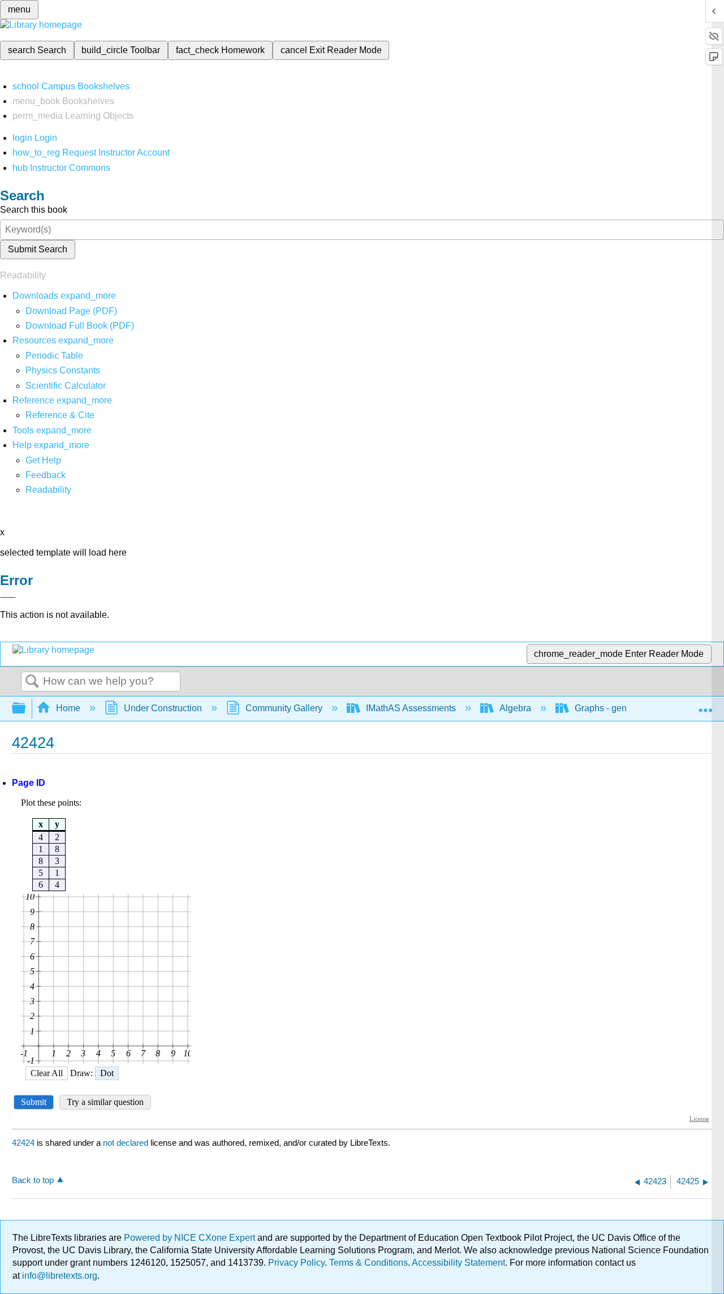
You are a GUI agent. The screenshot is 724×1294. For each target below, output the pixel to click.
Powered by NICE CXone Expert (190, 1238)
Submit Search (37, 249)
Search (32, 681)
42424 (23, 1142)
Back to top (33, 1180)
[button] (45, 475)
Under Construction (163, 708)
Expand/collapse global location (705, 705)
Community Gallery (284, 708)
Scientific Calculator (65, 385)
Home (68, 708)
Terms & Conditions (368, 1262)
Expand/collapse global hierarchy (26, 708)
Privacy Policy (296, 1262)
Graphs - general (608, 708)
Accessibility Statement (458, 1262)
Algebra (515, 708)
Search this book (33, 209)
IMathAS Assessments (411, 708)
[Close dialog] (8, 597)
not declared (126, 1142)
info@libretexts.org (58, 1275)
